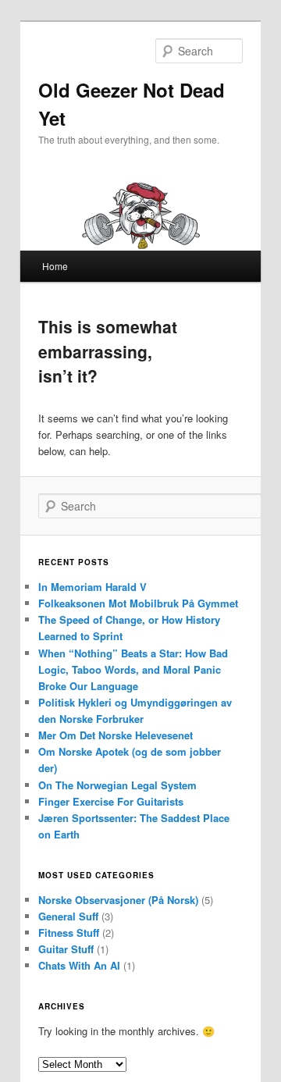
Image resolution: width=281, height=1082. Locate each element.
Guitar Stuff (66, 948)
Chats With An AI (79, 965)
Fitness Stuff (68, 932)
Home (55, 265)
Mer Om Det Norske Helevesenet (115, 735)
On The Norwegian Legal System (117, 785)
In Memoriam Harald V (92, 586)
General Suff (68, 916)
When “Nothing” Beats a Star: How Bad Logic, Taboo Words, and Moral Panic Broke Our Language (133, 669)
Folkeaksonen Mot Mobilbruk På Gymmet (138, 603)
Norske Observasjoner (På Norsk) (118, 899)
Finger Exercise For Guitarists (110, 801)
